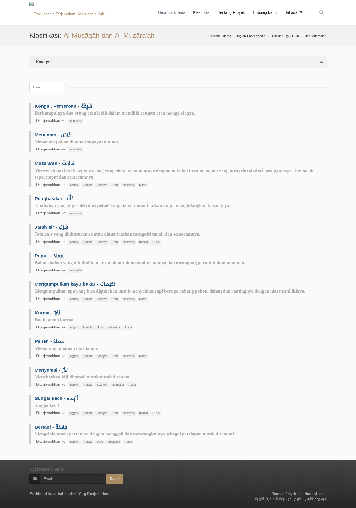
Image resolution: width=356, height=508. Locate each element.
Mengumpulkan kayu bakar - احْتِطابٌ (75, 284)
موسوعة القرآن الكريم (310, 499)
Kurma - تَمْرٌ (47, 312)
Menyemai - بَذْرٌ (51, 370)
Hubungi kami (265, 12)
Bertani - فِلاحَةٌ (51, 427)
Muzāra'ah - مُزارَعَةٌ (54, 163)
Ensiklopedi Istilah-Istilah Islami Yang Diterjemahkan (69, 494)
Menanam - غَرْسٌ (53, 134)
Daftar (115, 478)
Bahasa (291, 12)
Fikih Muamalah (315, 36)
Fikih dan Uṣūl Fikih (284, 36)
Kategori (43, 62)
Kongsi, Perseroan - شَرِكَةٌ (63, 106)
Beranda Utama (171, 12)
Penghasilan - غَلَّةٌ (54, 198)
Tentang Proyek (231, 12)
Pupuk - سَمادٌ (50, 255)
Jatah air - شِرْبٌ (51, 227)
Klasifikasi (201, 12)
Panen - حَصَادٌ (49, 341)
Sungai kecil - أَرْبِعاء (56, 398)
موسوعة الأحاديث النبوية (273, 499)
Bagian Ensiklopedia (251, 36)
